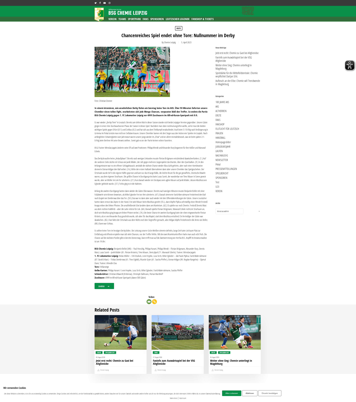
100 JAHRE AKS (222, 102)
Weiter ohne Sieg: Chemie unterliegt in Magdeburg (234, 67)
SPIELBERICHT (222, 173)
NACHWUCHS (222, 155)
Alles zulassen (231, 393)
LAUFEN (219, 151)
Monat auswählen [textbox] (223, 211)
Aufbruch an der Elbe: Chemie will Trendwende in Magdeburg (238, 82)
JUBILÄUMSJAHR (223, 146)
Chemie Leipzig (170, 42)
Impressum (182, 398)
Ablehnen (250, 393)
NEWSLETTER (222, 160)
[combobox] (229, 211)
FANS (218, 120)
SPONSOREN (221, 177)
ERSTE (178, 28)
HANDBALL (221, 137)
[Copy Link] (154, 301)
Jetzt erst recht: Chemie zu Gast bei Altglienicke (237, 53)
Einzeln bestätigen (270, 393)
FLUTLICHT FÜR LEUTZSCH (227, 128)
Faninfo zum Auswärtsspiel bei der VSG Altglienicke (234, 59)
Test (217, 182)
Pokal (218, 164)
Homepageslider (223, 142)
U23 (217, 186)
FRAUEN (219, 133)
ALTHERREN (221, 111)
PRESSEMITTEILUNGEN (226, 169)
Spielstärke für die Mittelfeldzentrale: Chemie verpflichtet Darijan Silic (237, 74)
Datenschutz (173, 398)
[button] (104, 286)
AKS (217, 106)
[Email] (149, 301)
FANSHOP (220, 124)
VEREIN (219, 191)
